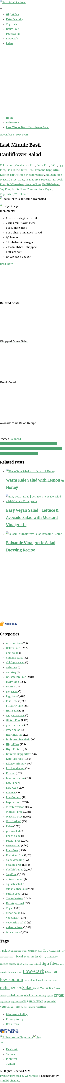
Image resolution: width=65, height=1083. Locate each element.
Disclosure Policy (17, 1014)
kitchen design (15, 768)
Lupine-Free (17, 174)
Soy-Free (5, 189)
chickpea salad (15, 662)
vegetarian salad (16, 922)
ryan (25, 134)
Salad (27, 987)
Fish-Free (12, 169)
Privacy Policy (14, 1019)
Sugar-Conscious (16, 888)
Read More (6, 263)
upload (50, 995)
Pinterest (11, 1058)
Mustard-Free (8, 179)
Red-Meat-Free (15, 184)
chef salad (12, 652)
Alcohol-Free (14, 643)
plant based (36, 980)
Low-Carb (12, 38)
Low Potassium (15, 778)
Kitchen (18, 972)
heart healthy (14, 734)
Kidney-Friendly (16, 763)
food (19, 956)
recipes (16, 988)
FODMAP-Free (14, 705)
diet (58, 951)
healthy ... (42, 956)
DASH (53, 165)
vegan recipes (33, 1001)
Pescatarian (13, 33)
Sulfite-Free (19, 189)
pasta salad (13, 831)
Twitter (10, 1063)
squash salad (14, 884)
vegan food (5, 1001)
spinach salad (14, 879)
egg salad (12, 691)
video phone (29, 1007)
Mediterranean (35, 174)
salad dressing (15, 859)
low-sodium (11, 979)
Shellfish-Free (50, 184)
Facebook (12, 1049)
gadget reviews (15, 715)
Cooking (49, 950)
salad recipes (31, 995)
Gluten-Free (26, 169)
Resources (12, 1024)
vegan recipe (17, 1001)
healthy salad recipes (31, 964)
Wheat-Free (21, 194)
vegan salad (13, 912)
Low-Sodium (13, 797)
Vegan (48, 189)
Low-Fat (11, 792)
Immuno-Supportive (47, 169)
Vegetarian (12, 24)
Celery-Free (7, 165)
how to (11, 972)
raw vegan (52, 980)
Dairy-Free (12, 28)
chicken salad (14, 657)
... (1, 950)
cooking (11, 672)
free (26, 957)
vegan (59, 995)
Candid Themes (9, 1080)
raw (45, 980)
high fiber (49, 963)
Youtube (11, 1054)
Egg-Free (11, 696)
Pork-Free (12, 850)
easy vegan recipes (7, 957)
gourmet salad (15, 725)
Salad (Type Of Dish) (44, 988)
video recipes (14, 927)
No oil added (13, 821)
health (31, 957)
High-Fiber (12, 14)
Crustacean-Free (25, 165)
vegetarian (7, 1006)
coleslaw (11, 667)
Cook (40, 951)
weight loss (41, 1007)
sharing (42, 995)
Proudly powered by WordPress (19, 1075)
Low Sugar (12, 782)
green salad (13, 729)
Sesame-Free (33, 184)
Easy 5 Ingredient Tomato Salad (19, 453)
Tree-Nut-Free (35, 189)
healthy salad (15, 964)
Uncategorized (15, 903)
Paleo (9, 43)
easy (62, 951)
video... (19, 1006)
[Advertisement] (32, 80)
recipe (5, 988)
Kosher (4, 174)
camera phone (21, 951)
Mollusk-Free (54, 174)
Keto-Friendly (14, 19)
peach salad (13, 835)
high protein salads (18, 739)
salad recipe (15, 995)
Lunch (26, 980)
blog (1, 1042)
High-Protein (14, 749)
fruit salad (12, 710)
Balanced (15, 438)
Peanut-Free (33, 179)
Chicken (32, 950)
